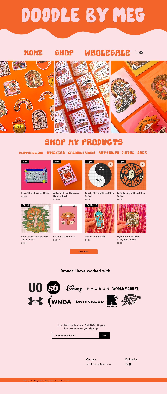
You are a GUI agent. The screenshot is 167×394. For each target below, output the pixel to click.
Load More (83, 252)
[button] (139, 52)
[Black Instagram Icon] (126, 364)
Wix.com (65, 381)
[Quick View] (68, 218)
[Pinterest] (130, 364)
